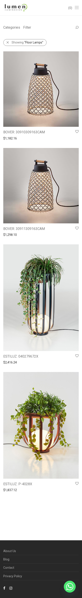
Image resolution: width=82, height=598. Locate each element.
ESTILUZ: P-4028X (17, 484)
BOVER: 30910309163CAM (24, 132)
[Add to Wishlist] (77, 132)
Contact (8, 567)
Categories (11, 27)
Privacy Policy (12, 576)
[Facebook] (4, 588)
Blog (6, 559)
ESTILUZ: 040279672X (20, 356)
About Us (9, 551)
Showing (27, 42)
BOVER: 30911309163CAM (24, 229)
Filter (27, 27)
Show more (9, 138)
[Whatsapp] (70, 587)
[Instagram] (10, 588)
